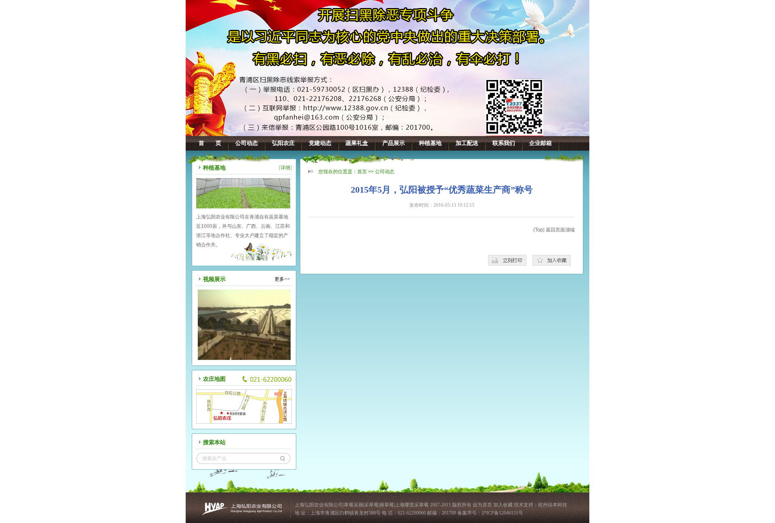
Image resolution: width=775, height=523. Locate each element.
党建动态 (320, 143)
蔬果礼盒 (357, 143)
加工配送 (467, 143)
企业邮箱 (540, 143)
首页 (362, 171)
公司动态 (246, 143)
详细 (285, 167)
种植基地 (430, 143)
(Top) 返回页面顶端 (554, 230)
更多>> (282, 279)
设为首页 (483, 505)
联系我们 (503, 143)
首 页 (210, 143)
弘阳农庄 (283, 143)
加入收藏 (503, 505)
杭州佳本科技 (552, 505)
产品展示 (393, 143)
